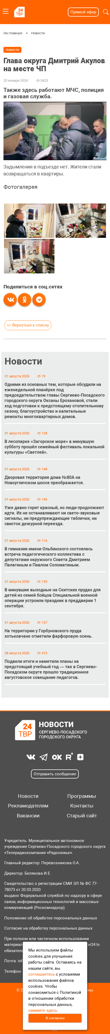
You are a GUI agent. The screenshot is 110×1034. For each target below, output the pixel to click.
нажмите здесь (42, 1010)
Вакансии (28, 816)
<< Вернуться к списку (28, 325)
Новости (38, 33)
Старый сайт (82, 816)
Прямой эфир (83, 12)
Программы (81, 796)
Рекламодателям (28, 806)
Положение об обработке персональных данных (50, 918)
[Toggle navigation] (5, 10)
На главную (12, 33)
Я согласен (55, 1018)
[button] (106, 12)
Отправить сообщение (55, 774)
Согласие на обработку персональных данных (48, 928)
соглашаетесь (41, 974)
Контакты (81, 806)
